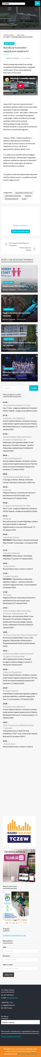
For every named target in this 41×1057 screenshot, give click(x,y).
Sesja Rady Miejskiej (11, 553)
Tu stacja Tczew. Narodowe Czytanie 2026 (20, 635)
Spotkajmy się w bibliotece (14, 418)
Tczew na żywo (9, 566)
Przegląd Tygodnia (10, 576)
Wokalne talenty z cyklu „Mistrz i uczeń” (17, 373)
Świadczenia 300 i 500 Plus (14, 286)
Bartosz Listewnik (9, 319)
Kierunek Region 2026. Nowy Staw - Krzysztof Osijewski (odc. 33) (17, 612)
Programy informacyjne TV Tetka (16, 405)
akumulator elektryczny (23, 192)
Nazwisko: (6, 956)
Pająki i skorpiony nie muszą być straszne (16, 314)
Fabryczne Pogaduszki (12, 458)
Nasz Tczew (20, 35)
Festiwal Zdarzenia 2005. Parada (16, 477)
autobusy (28, 196)
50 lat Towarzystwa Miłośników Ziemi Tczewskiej (18, 726)
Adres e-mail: (8, 965)
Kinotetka (7, 490)
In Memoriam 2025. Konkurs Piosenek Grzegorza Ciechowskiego (18, 654)
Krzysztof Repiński (9, 349)
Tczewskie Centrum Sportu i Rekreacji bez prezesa (19, 344)
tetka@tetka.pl (12, 998)
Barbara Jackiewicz (13, 58)
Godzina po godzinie (10, 935)
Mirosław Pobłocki (11, 199)
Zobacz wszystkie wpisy (20, 231)
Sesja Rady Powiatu (11, 537)
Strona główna (8, 35)
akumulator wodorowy (13, 196)
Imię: (4, 947)
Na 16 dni (22, 935)
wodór (24, 199)
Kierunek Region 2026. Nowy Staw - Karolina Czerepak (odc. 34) (17, 438)
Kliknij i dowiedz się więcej (11, 1036)
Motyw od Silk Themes (27, 1054)
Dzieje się (7, 518)
